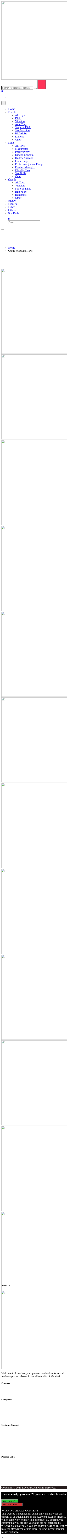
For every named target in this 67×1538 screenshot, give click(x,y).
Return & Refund (17, 1431)
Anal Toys (14, 1418)
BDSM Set (14, 1412)
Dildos (11, 1406)
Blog (11, 1450)
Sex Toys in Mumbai (19, 1463)
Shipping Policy (17, 1443)
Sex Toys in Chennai (19, 1481)
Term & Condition (18, 1437)
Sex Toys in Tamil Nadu (21, 1466)
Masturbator (14, 1415)
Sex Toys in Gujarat (19, 1472)
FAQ (11, 1440)
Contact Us (14, 1446)
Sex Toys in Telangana (20, 1478)
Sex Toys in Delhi (18, 1475)
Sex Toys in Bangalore (20, 1469)
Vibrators (13, 1409)
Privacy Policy (16, 1434)
